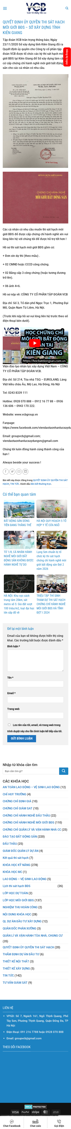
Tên (10, 677)
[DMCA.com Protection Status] (36, 1106)
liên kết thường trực (41, 483)
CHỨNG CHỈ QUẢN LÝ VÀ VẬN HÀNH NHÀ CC (32, 829)
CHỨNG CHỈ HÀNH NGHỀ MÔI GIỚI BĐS (28, 822)
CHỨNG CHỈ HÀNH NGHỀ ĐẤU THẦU (26, 815)
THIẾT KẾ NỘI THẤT (16, 961)
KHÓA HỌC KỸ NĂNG (16, 865)
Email (11, 693)
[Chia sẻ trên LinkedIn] (25, 472)
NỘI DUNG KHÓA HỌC (17, 914)
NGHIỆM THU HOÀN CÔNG (20, 907)
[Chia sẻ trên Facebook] (6, 472)
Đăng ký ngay (67, 57)
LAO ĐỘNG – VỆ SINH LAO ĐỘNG (24, 879)
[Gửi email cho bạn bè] (19, 472)
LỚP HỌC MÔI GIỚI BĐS (18, 900)
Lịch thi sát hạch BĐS (16, 886)
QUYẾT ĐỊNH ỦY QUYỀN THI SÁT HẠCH (28, 947)
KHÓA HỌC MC (12, 872)
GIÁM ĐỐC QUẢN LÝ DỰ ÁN (20, 851)
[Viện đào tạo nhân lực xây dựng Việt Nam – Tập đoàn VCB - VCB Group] (36, 8)
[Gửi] (63, 771)
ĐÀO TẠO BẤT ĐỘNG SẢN (20, 836)
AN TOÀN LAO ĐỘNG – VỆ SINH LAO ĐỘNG (31, 787)
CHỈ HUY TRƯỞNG (14, 794)
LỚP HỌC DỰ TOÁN (15, 893)
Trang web (13, 709)
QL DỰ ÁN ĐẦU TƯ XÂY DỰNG (22, 921)
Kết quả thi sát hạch (16, 858)
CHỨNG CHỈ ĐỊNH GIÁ (17, 801)
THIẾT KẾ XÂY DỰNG (16, 968)
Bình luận (13, 646)
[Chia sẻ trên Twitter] (12, 472)
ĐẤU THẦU (10, 843)
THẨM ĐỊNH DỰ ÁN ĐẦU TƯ (21, 954)
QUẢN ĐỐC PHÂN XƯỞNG (19, 928)
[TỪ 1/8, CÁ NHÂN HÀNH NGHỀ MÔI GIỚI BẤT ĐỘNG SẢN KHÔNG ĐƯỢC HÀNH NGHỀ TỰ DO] (19, 539)
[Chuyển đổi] (66, 886)
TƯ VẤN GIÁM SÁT (15, 982)
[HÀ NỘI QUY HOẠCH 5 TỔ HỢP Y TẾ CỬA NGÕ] (52, 508)
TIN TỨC (14, 483)
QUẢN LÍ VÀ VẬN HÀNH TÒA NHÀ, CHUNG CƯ (32, 935)
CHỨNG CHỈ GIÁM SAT (17, 808)
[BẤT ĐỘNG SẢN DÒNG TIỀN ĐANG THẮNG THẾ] (19, 508)
